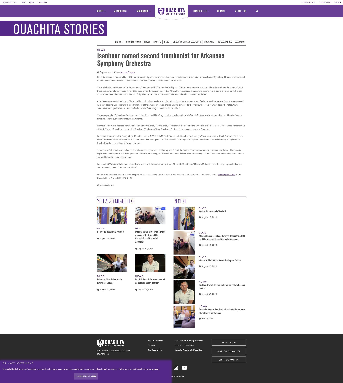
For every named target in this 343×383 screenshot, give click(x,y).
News (147, 42)
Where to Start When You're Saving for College (220, 260)
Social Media (225, 42)
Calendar (240, 42)
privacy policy (153, 369)
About (100, 11)
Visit (23, 2)
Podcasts (209, 42)
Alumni (221, 11)
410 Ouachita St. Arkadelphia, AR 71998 (113, 351)
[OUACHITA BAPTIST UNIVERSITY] (171, 13)
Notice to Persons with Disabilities (188, 350)
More (118, 42)
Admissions (120, 11)
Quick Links (42, 2)
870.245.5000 (103, 354)
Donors (338, 2)
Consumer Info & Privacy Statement (189, 340)
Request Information (10, 2)
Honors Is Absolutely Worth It (110, 231)
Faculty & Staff (325, 2)
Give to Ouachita (229, 351)
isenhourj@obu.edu (226, 174)
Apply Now (229, 343)
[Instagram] (176, 369)
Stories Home (133, 42)
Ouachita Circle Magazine (187, 42)
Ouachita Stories (59, 29)
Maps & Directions (155, 340)
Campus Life (200, 11)
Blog (166, 42)
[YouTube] (184, 369)
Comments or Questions (184, 345)
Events (157, 42)
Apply (31, 2)
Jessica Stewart (127, 72)
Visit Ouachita (229, 360)
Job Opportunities (155, 350)
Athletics (240, 11)
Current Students (309, 2)
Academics (143, 11)
